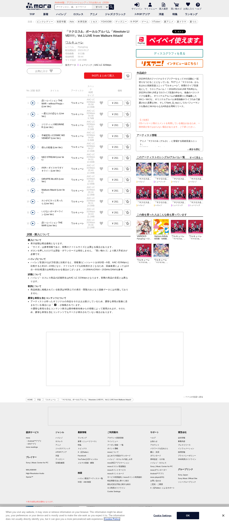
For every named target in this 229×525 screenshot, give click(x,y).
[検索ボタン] (111, 6)
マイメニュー (150, 9)
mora (28, 438)
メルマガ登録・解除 (86, 463)
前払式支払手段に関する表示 (119, 484)
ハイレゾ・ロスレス (158, 463)
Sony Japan (183, 475)
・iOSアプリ (31, 444)
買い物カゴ (176, 9)
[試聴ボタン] (33, 103)
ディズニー (121, 21)
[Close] (223, 515)
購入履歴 (163, 9)
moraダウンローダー (158, 470)
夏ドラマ (181, 21)
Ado (72, 21)
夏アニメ (168, 21)
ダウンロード (155, 456)
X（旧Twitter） (84, 452)
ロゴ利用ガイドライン (116, 488)
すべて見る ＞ (196, 157)
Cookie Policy (112, 519)
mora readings (32, 447)
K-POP (134, 21)
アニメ (94, 14)
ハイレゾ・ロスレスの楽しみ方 (119, 459)
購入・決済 (154, 452)
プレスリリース (184, 445)
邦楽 (39, 400)
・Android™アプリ (33, 441)
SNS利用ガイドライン (187, 459)
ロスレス (78, 14)
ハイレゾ (61, 14)
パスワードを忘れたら (159, 448)
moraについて (113, 452)
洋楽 (161, 14)
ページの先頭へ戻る (194, 397)
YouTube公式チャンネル (88, 459)
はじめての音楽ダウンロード (119, 456)
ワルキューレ (74, 42)
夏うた (193, 21)
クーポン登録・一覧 (115, 445)
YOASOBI (106, 21)
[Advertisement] (78, 359)
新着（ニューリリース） (88, 441)
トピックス (82, 448)
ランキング (191, 14)
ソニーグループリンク (187, 482)
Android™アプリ (157, 474)
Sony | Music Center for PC (37, 463)
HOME (30, 400)
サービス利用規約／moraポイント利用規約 (124, 477)
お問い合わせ (155, 481)
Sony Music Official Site (187, 478)
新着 (45, 14)
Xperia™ (29, 477)
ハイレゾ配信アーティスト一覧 (90, 478)
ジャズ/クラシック (115, 14)
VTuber (156, 21)
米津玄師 (82, 21)
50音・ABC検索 (84, 482)
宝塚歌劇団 (59, 463)
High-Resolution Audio (35, 473)
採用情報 (181, 452)
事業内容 (181, 441)
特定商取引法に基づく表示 (118, 481)
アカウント (154, 445)
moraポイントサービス (116, 470)
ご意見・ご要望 (156, 484)
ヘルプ (198, 9)
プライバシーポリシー (187, 456)
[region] (114, 516)
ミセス (94, 21)
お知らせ (153, 441)
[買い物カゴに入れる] (127, 75)
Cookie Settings (113, 491)
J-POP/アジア (142, 14)
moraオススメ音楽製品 (116, 466)
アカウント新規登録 (115, 438)
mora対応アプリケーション (118, 463)
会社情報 (181, 438)
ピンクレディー (45, 21)
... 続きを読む (193, 149)
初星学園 (61, 21)
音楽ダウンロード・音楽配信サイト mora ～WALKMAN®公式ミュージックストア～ (39, 6)
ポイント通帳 (112, 448)
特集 (174, 14)
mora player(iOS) (157, 477)
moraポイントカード (115, 474)
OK (187, 515)
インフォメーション (186, 448)
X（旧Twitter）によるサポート (162, 488)
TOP (32, 14)
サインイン (136, 9)
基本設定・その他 (157, 459)
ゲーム (145, 21)
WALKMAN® (31, 470)
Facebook (82, 456)
